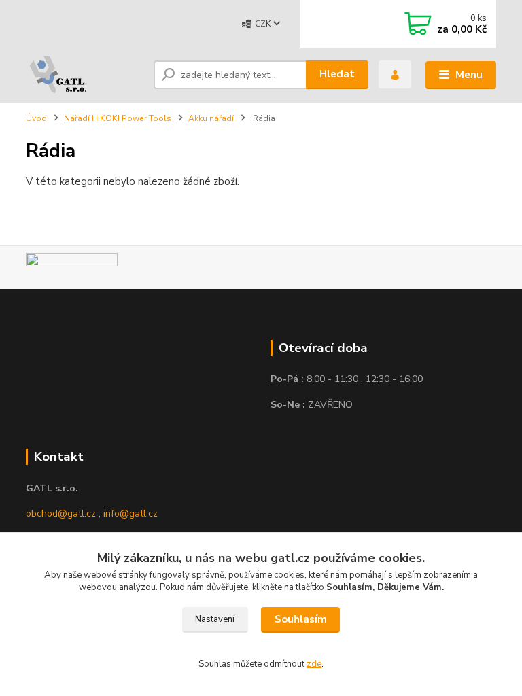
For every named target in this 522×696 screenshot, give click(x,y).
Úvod (36, 118)
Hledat (337, 74)
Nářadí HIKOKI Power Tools (117, 118)
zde (314, 664)
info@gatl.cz (130, 513)
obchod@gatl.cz (61, 513)
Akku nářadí (211, 118)
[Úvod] (84, 74)
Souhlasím (301, 619)
